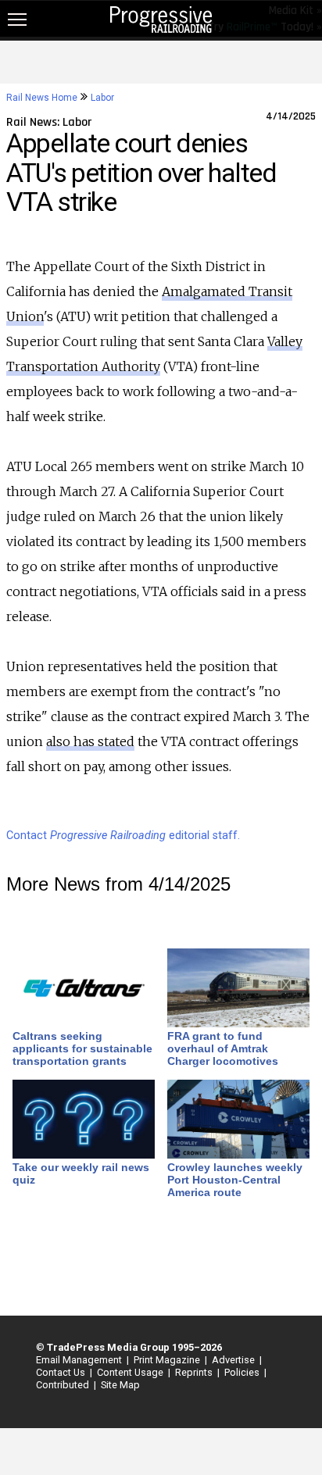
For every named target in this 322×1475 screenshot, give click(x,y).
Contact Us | (61, 1372)
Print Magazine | (168, 1360)
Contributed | (63, 1385)
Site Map (120, 1385)
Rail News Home (41, 97)
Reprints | (195, 1372)
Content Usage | (131, 1372)
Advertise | (234, 1360)
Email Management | (80, 1360)
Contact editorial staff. (123, 835)
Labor (102, 97)
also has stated (90, 741)
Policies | (243, 1372)
